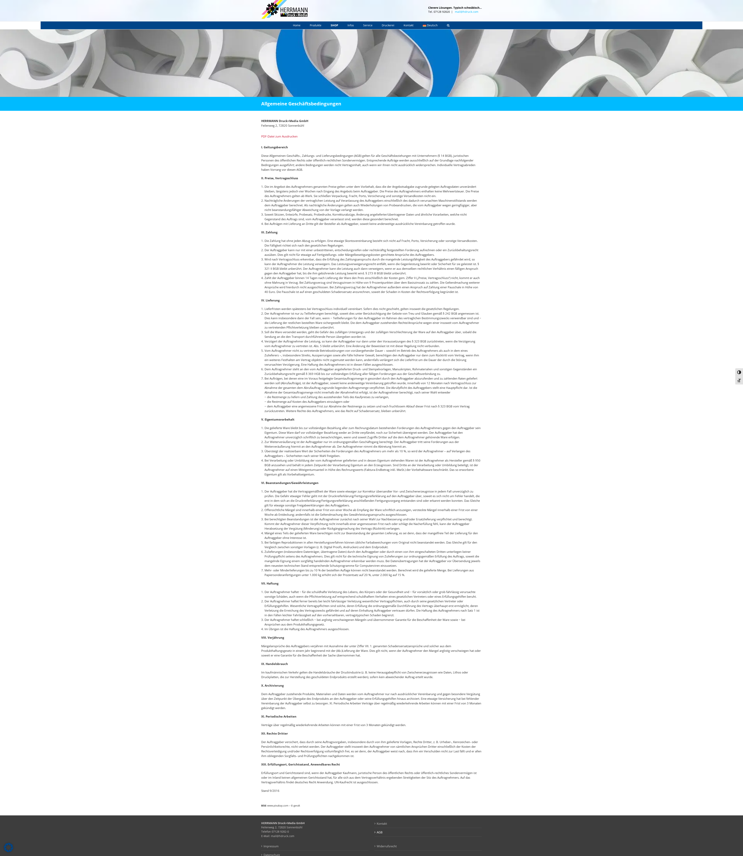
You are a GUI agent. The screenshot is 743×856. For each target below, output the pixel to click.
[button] (448, 25)
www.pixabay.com (277, 805)
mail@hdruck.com (466, 12)
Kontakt (382, 823)
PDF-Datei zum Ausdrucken (279, 136)
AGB (380, 832)
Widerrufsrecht (387, 846)
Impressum (271, 846)
